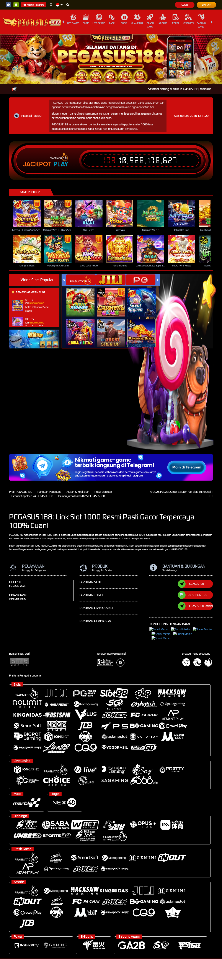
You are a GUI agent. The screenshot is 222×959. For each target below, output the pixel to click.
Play (60, 114)
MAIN (29, 163)
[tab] (81, 230)
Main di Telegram (35, 4)
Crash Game (150, 25)
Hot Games (73, 23)
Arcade (162, 23)
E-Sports (188, 23)
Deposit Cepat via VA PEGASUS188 (32, 446)
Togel (124, 23)
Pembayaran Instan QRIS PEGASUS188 (81, 446)
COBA (83, 248)
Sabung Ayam (201, 25)
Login (184, 4)
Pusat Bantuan (103, 442)
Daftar (206, 4)
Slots (86, 23)
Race (111, 23)
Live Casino (99, 23)
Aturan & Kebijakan (78, 442)
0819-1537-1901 (198, 545)
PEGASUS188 (196, 533)
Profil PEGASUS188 (20, 442)
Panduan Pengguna (49, 442)
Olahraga (137, 23)
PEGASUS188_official (200, 556)
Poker (175, 23)
